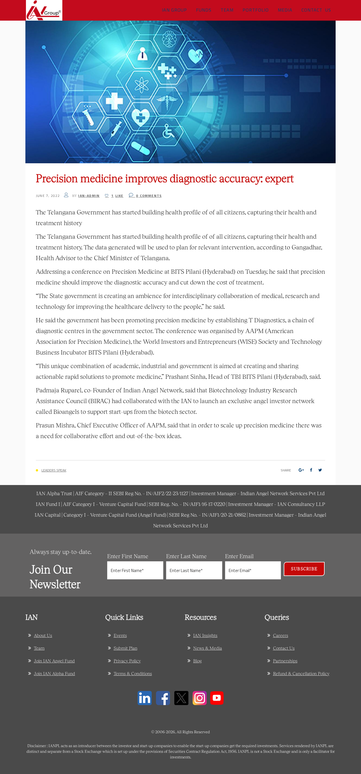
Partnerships (285, 660)
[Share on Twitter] (320, 470)
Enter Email (239, 556)
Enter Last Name (186, 556)
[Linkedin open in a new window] (145, 697)
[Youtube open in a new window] (217, 697)
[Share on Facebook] (311, 470)
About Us (43, 635)
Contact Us (284, 648)
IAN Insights (205, 635)
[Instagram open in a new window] (200, 697)
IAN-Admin (89, 195)
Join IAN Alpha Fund (54, 673)
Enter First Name (127, 556)
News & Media (207, 648)
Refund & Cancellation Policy (301, 673)
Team (39, 648)
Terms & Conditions (133, 673)
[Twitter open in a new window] (181, 697)
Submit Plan (125, 648)
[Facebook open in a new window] (163, 697)
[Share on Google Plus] (301, 470)
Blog (197, 660)
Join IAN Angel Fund (54, 660)
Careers (280, 635)
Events (120, 635)
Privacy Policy (127, 660)
